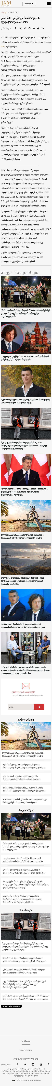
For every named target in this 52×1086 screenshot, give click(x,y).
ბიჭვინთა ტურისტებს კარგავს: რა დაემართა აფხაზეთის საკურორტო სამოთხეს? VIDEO (22, 536)
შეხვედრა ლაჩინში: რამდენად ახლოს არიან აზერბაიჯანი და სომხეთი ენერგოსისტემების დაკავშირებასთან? (22, 580)
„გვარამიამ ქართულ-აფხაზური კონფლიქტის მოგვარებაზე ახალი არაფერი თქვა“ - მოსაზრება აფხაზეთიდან (24, 984)
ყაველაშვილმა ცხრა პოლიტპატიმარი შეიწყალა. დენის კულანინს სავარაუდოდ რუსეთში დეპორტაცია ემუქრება (24, 491)
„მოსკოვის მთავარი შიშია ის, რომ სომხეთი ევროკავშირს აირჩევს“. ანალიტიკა (24, 971)
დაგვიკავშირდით (26, 1050)
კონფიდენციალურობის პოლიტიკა (26, 1059)
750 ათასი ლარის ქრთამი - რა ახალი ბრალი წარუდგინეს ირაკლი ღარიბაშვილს (25, 801)
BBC (3, 46)
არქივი (5, 12)
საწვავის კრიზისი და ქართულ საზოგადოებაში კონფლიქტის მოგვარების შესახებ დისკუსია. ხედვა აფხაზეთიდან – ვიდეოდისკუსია (25, 670)
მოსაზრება (26, 910)
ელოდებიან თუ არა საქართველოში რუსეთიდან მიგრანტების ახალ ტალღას (22, 777)
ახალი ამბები (26, 810)
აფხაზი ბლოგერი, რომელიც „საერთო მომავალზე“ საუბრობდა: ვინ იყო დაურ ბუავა (26, 401)
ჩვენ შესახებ (26, 1041)
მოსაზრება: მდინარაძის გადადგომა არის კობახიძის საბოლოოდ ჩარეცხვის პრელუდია (23, 625)
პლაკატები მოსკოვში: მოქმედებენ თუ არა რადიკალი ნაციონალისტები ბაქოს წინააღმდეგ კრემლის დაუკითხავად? (24, 445)
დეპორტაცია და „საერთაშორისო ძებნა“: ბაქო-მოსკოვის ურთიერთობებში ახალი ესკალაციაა (26, 997)
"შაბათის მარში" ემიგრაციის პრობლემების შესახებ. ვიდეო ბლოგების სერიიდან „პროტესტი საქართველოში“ (26, 313)
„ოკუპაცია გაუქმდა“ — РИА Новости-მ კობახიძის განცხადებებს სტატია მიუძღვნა (25, 358)
